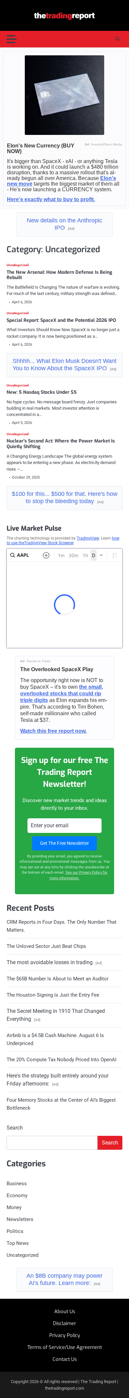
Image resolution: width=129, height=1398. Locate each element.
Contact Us (65, 1359)
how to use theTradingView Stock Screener (63, 540)
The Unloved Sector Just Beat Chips (46, 946)
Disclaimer (64, 1323)
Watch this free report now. (53, 731)
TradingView (88, 538)
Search (15, 1128)
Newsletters (20, 1219)
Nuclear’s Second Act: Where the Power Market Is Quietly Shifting (61, 444)
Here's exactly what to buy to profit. (51, 199)
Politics (15, 1231)
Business (17, 1184)
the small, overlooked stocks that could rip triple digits (61, 693)
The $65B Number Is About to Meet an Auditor (57, 979)
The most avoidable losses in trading (54, 962)
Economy (17, 1195)
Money (14, 1207)
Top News (18, 1243)
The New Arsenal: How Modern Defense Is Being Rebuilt (59, 275)
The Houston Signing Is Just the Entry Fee (53, 995)
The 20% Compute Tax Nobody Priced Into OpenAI (61, 1060)
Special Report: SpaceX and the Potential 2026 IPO (61, 320)
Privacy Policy (64, 1335)
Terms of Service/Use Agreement (64, 1347)
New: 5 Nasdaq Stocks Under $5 (42, 392)
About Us (64, 1311)
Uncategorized (18, 265)
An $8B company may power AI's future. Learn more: (64, 1279)
